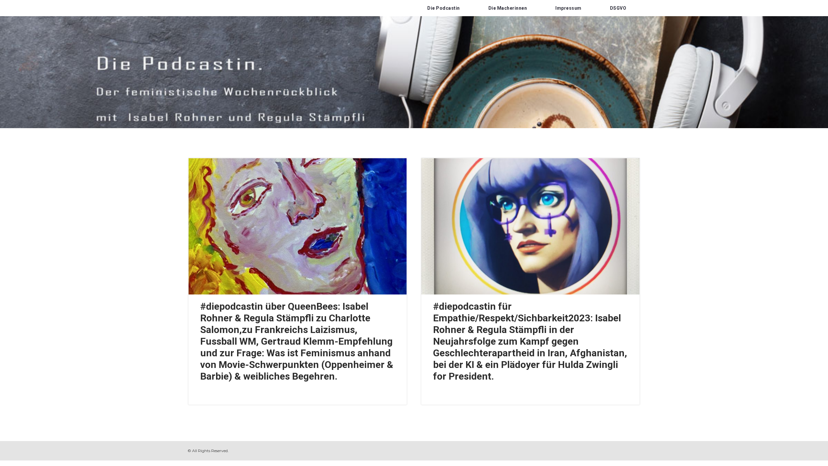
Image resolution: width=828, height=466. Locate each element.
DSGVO (618, 8)
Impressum (568, 8)
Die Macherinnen (507, 8)
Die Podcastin (443, 8)
